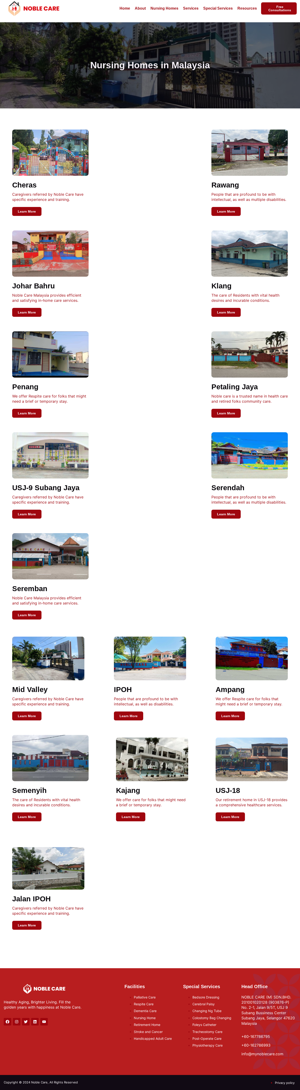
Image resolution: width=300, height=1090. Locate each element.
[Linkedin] (35, 1021)
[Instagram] (16, 1021)
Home (125, 8)
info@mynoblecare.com (262, 1054)
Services (191, 8)
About (140, 8)
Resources (247, 8)
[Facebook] (7, 1021)
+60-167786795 (255, 1036)
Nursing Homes (164, 8)
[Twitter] (26, 1021)
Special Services (218, 8)
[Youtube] (44, 1021)
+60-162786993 (255, 1045)
